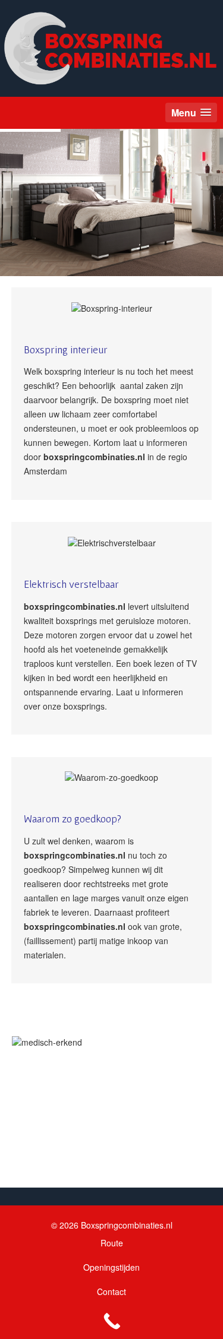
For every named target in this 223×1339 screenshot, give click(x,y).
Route (111, 1243)
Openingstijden (111, 1267)
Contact (111, 1291)
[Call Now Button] (111, 1321)
